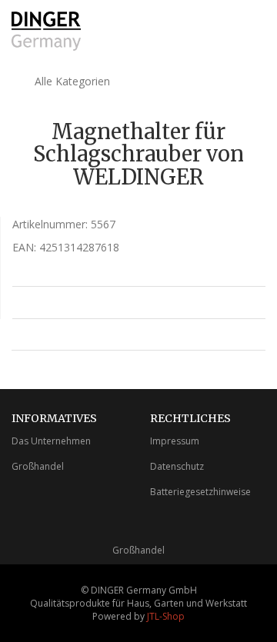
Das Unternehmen (51, 440)
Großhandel (38, 466)
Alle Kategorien (71, 81)
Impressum (174, 440)
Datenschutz (177, 466)
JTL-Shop (166, 616)
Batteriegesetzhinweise (200, 491)
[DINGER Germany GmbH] (46, 31)
